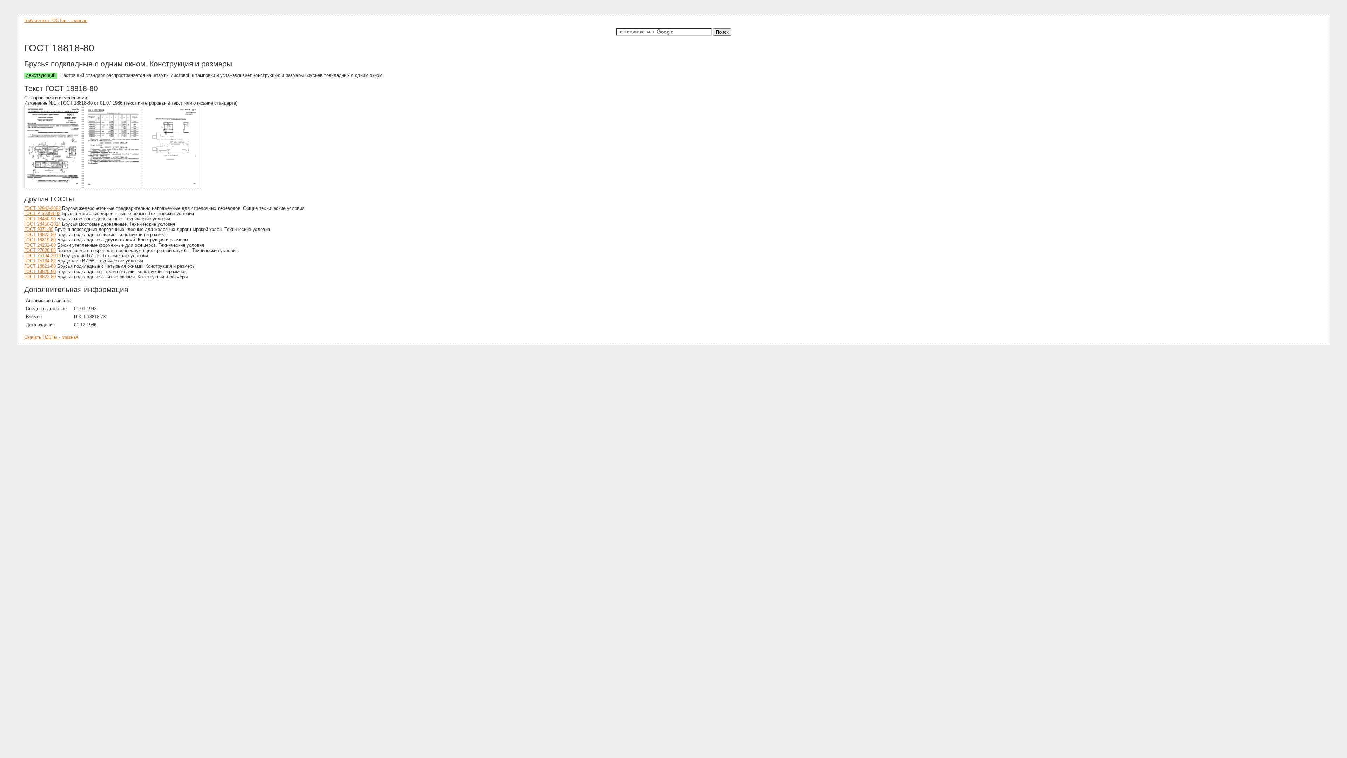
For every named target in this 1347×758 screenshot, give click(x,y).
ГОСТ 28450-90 (40, 218)
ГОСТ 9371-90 (38, 229)
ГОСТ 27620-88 (40, 250)
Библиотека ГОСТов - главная (55, 20)
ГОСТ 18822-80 (40, 276)
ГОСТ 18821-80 (40, 266)
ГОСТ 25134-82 (40, 261)
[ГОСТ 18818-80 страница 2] (113, 187)
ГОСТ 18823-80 (40, 234)
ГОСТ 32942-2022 (42, 208)
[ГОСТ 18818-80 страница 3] (172, 187)
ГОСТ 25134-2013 (42, 255)
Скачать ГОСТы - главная (51, 337)
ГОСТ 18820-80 (40, 271)
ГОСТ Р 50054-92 (42, 213)
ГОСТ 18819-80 (40, 239)
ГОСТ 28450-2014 (42, 224)
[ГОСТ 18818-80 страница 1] (53, 187)
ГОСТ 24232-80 (40, 245)
